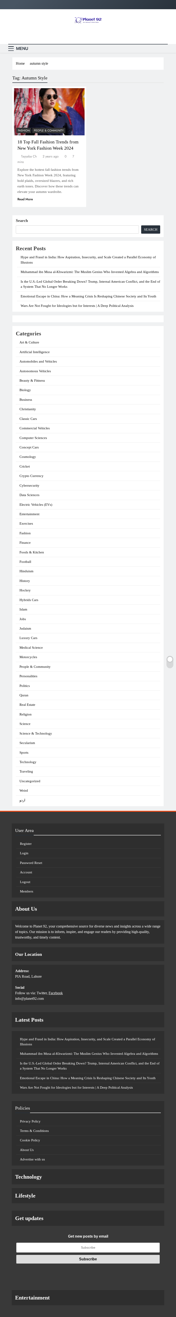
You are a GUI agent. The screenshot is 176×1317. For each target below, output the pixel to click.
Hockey (25, 590)
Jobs (22, 619)
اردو (22, 800)
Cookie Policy (30, 1140)
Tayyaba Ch (29, 156)
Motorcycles (28, 657)
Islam (23, 609)
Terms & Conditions (34, 1131)
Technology (27, 762)
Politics (24, 686)
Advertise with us (32, 1159)
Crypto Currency (31, 476)
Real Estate (27, 704)
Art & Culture (29, 342)
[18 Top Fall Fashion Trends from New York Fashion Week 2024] (49, 111)
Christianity (27, 409)
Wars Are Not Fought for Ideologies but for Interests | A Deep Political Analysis (77, 306)
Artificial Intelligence (34, 352)
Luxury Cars (28, 638)
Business (25, 399)
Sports (23, 752)
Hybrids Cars (28, 600)
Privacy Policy (30, 1121)
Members (26, 891)
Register (26, 844)
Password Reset (31, 863)
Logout (25, 882)
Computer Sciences (33, 438)
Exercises (26, 523)
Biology (25, 390)
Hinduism (26, 571)
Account (26, 872)
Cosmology (27, 457)
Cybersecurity (29, 485)
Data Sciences (29, 495)
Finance (25, 542)
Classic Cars (28, 419)
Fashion (24, 130)
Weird (23, 790)
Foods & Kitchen (31, 552)
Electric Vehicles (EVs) (35, 504)
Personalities (28, 676)
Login (24, 853)
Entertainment (29, 514)
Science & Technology (35, 733)
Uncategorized (29, 781)
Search (22, 220)
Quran (23, 695)
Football (25, 562)
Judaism (25, 628)
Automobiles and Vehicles (38, 361)
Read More (25, 199)
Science (24, 724)
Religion (25, 714)
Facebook (56, 993)
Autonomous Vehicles (35, 371)
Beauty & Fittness (32, 380)
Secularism (27, 743)
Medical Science (31, 647)
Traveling (26, 771)
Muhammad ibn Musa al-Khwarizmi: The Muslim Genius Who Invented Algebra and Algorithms (90, 272)
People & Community (49, 130)
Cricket (24, 466)
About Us (27, 1150)
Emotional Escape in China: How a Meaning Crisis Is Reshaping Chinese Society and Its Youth (88, 296)
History (24, 581)
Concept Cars (29, 447)
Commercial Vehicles (34, 428)
